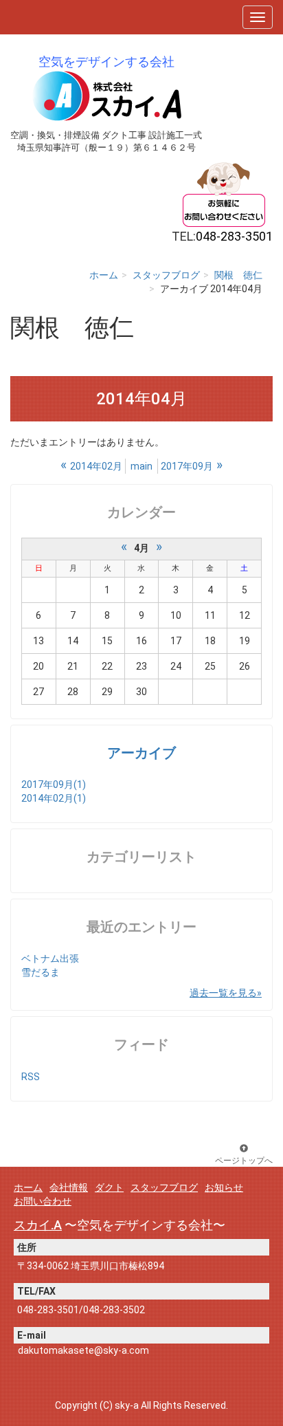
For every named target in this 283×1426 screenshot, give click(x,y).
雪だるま (40, 972)
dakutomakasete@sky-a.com (83, 1350)
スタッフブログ (166, 275)
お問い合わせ (42, 1201)
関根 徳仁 (238, 275)
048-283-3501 (48, 1309)
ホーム (103, 275)
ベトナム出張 (50, 958)
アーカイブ (141, 753)
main (141, 466)
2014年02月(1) (53, 798)
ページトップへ (244, 1160)
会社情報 (68, 1187)
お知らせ (224, 1187)
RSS (30, 1076)
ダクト (109, 1187)
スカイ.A (38, 1225)
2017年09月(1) (53, 784)
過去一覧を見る (223, 992)
